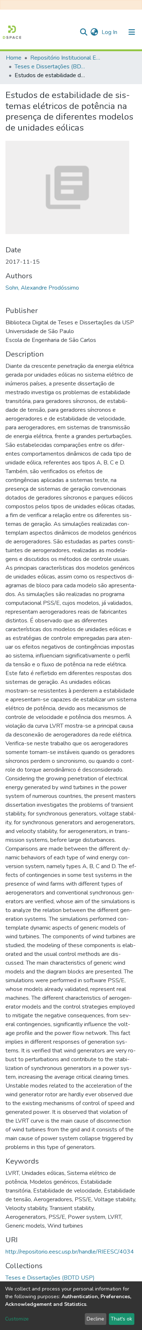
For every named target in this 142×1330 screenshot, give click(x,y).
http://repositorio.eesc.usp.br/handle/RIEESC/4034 (69, 1252)
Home (13, 58)
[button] (94, 32)
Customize (17, 1318)
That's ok (121, 1318)
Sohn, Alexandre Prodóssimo (42, 288)
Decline (95, 1318)
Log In (110, 32)
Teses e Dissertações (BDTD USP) (51, 67)
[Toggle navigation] (132, 32)
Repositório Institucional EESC (66, 58)
